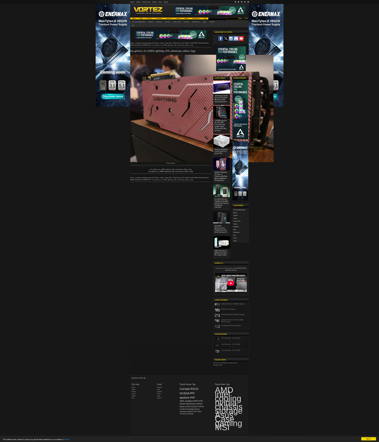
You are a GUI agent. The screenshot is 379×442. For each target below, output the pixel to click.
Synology (190, 413)
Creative (183, 409)
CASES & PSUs (177, 21)
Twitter (158, 389)
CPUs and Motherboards (239, 209)
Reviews (155, 2)
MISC (133, 25)
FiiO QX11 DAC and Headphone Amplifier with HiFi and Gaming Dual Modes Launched (221, 203)
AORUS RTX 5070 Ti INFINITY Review (232, 303)
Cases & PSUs (237, 221)
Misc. (234, 235)
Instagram (159, 391)
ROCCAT (194, 407)
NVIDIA (185, 393)
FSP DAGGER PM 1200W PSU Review (233, 314)
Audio (234, 229)
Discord (159, 393)
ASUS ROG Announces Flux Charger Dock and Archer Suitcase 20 (221, 228)
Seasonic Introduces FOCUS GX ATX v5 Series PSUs (221, 151)
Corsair (185, 389)
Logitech (190, 411)
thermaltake (190, 409)
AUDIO (204, 21)
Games (235, 238)
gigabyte (184, 397)
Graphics (235, 215)
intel (195, 401)
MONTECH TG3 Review (228, 309)
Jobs (133, 398)
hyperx (199, 411)
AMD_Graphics (186, 401)
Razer (182, 407)
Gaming (166, 2)
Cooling (235, 218)
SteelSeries (191, 404)
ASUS (194, 388)
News (160, 2)
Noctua (197, 409)
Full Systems (236, 232)
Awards (132, 2)
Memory (235, 212)
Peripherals (236, 226)
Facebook (159, 387)
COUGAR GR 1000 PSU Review (231, 325)
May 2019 (169, 43)
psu (186, 413)
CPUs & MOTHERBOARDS (138, 21)
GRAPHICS (159, 21)
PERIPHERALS (196, 21)
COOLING (167, 21)
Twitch (158, 395)
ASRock (199, 404)
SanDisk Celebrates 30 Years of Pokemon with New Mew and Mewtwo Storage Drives (221, 176)
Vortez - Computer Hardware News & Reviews (144, 43)
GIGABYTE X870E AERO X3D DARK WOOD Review (232, 320)
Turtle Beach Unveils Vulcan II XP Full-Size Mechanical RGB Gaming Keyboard (221, 98)
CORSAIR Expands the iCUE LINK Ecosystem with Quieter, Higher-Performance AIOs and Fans (221, 125)
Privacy (133, 387)
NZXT (195, 411)
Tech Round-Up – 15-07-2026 (230, 350)
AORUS (201, 406)
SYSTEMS (211, 21)
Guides (235, 240)
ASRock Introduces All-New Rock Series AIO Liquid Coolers (221, 252)
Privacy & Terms (146, 2)
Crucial (182, 413)
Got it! (368, 439)
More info (66, 439)
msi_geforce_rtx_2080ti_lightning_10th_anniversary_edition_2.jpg (170, 169)
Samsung (183, 411)
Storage (235, 224)
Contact (138, 2)
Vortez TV (159, 398)
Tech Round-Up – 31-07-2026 (230, 344)
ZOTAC (188, 407)
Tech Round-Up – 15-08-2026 (230, 338)
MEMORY (150, 21)
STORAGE (186, 21)
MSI (192, 393)
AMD (192, 397)
